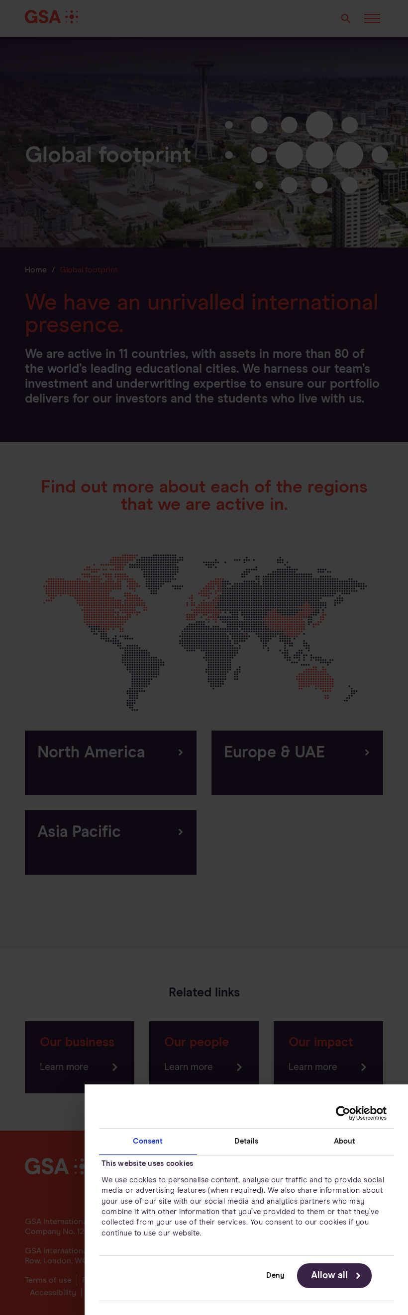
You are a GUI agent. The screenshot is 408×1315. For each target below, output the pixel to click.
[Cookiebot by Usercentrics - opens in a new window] (343, 1113)
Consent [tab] (148, 1141)
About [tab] (345, 1141)
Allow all (329, 1275)
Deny (275, 1275)
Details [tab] (246, 1141)
